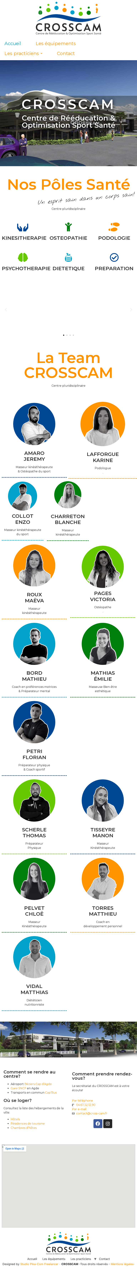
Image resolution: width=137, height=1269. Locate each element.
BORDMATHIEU (34, 676)
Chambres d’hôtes (24, 1128)
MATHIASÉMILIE (103, 676)
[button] (63, 335)
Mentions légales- (123, 1264)
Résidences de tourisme (28, 1123)
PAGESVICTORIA (102, 596)
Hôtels (16, 1119)
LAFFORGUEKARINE (103, 457)
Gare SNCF (18, 1088)
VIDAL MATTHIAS (34, 989)
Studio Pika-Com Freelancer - (40, 1264)
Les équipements (56, 43)
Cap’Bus (51, 1092)
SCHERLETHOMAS (34, 833)
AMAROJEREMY (34, 456)
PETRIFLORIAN (34, 754)
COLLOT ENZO (22, 519)
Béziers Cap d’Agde (38, 1084)
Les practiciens (21, 53)
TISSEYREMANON (102, 833)
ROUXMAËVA (34, 597)
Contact (66, 53)
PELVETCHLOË (34, 911)
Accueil (12, 43)
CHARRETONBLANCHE (68, 519)
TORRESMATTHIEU (103, 911)
